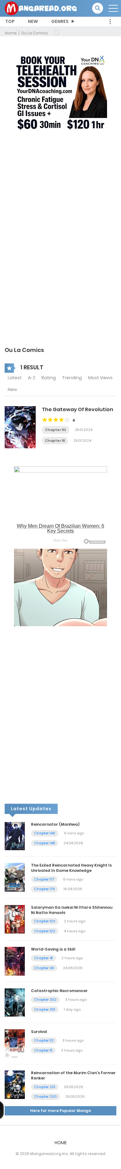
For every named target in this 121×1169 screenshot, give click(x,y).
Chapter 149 (44, 833)
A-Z (31, 378)
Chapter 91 (55, 440)
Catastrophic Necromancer (59, 990)
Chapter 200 (45, 1096)
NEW (33, 21)
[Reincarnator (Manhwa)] (15, 836)
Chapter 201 (44, 1086)
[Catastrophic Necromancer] (15, 1002)
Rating (49, 378)
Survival (39, 1031)
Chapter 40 (44, 967)
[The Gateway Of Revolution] (20, 427)
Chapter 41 (43, 958)
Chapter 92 (55, 429)
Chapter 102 (44, 931)
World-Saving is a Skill (53, 949)
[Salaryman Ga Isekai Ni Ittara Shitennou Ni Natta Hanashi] (15, 919)
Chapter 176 (44, 888)
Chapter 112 (44, 1040)
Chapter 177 (44, 879)
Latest (15, 378)
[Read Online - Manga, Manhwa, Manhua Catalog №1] (41, 8)
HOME (61, 1143)
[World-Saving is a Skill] (15, 961)
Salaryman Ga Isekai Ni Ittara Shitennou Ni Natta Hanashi (71, 910)
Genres (60, 21)
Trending (72, 378)
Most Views (100, 378)
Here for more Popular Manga (60, 1110)
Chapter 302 (45, 999)
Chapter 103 (44, 921)
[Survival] (15, 1043)
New (12, 389)
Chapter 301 (44, 1009)
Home (11, 33)
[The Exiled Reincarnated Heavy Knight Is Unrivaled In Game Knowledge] (15, 877)
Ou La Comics (34, 33)
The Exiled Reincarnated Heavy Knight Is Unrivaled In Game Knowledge (71, 868)
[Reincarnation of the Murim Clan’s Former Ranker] (15, 1084)
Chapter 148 (44, 843)
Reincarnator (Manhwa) (55, 824)
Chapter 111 (43, 1050)
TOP (10, 21)
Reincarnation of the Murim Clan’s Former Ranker (73, 1075)
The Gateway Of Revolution (77, 409)
